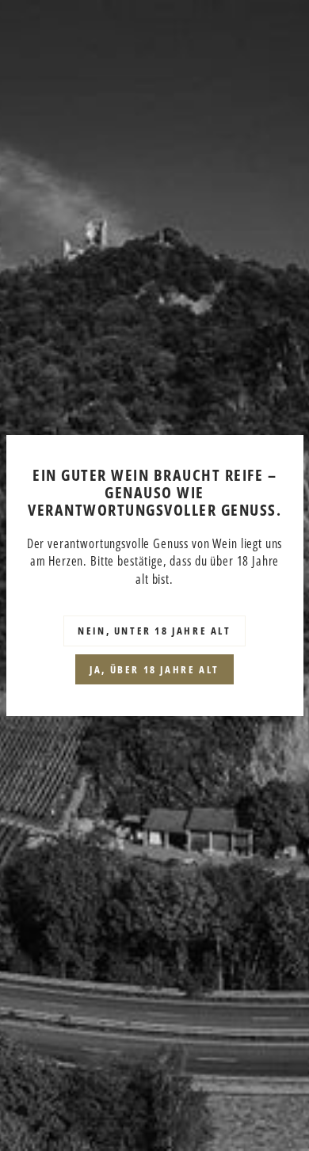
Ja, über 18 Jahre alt (154, 669)
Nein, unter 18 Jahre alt (154, 630)
